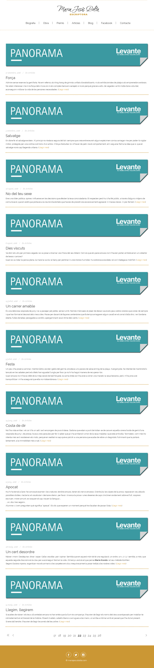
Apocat (12, 487)
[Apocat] (77, 463)
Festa (10, 364)
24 (89, 635)
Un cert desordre (20, 552)
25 (94, 635)
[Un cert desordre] (77, 528)
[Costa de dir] (77, 402)
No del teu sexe (19, 194)
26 (99, 635)
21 (74, 635)
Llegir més (63, 89)
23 (84, 635)
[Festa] (77, 340)
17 (55, 635)
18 (59, 635)
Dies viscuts (15, 248)
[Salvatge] (77, 112)
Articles (31, 73)
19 (64, 635)
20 (69, 635)
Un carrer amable (20, 306)
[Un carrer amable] (77, 283)
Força (10, 78)
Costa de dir (16, 425)
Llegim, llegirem (19, 610)
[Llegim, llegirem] (77, 586)
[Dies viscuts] (77, 225)
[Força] (77, 54)
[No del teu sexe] (77, 170)
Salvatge (13, 136)
